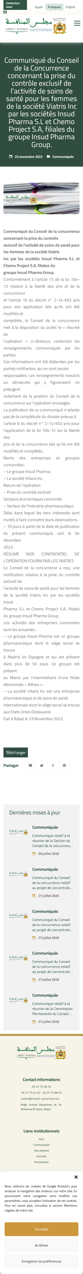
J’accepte (41, 1229)
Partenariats (41, 1162)
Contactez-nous (13, 4)
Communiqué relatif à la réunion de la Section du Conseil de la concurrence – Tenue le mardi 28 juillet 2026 (53, 845)
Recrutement (41, 1150)
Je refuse (41, 1245)
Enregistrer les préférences (41, 1261)
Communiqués (63, 156)
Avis (41, 1139)
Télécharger (16, 752)
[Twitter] (41, 765)
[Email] (30, 765)
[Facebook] (53, 765)
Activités (41, 1156)
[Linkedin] (64, 765)
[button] (76, 1177)
